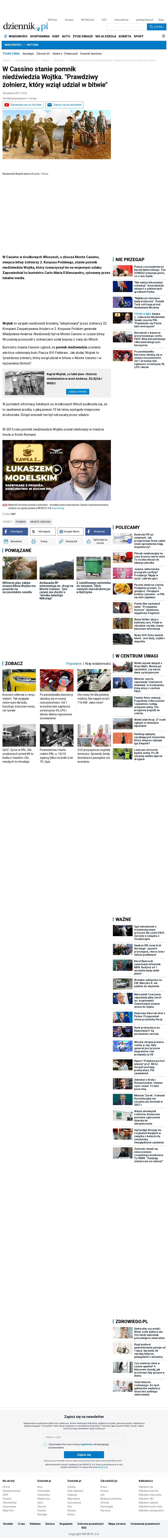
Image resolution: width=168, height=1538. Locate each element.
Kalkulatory (146, 1480)
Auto (39, 1487)
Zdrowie (41, 1506)
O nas (21, 1523)
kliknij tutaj (103, 1467)
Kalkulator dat (146, 1487)
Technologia (43, 1491)
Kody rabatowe (75, 1491)
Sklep (161, 20)
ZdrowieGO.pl (121, 20)
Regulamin (66, 1523)
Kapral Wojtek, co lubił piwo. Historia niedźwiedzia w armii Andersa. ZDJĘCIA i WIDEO (74, 378)
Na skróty (9, 1480)
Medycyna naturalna (111, 1498)
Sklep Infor (8, 1510)
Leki (102, 1494)
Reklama (35, 1523)
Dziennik (6, 60)
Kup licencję (58, 508)
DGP (104, 20)
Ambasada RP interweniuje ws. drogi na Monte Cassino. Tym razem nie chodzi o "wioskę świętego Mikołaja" (56, 590)
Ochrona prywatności (90, 1523)
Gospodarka (43, 1494)
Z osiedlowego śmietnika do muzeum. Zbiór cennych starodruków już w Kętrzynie (93, 587)
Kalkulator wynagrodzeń (151, 1510)
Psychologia (106, 1506)
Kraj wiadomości (98, 664)
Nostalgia (28, 53)
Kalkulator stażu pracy (150, 1494)
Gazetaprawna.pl (11, 1491)
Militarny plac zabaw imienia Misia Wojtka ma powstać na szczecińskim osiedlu (19, 587)
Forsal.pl (7, 1498)
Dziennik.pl (44, 1480)
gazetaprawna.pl (144, 20)
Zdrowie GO (43, 53)
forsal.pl (69, 20)
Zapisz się (84, 1454)
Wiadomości (13, 44)
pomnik (21, 521)
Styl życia (105, 1510)
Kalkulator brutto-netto (150, 1506)
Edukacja (72, 1494)
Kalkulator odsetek (148, 1502)
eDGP (5, 1494)
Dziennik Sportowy (91, 53)
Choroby (104, 1502)
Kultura (71, 1514)
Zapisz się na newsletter (67, 104)
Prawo (103, 1487)
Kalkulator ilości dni (148, 1491)
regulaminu (86, 1444)
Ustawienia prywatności (145, 1523)
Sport (40, 1502)
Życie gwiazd (74, 1502)
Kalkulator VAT (146, 1498)
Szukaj (159, 26)
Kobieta (71, 1487)
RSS (84, 1527)
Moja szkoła (74, 1498)
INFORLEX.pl (87, 20)
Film (70, 1506)
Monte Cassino (40, 521)
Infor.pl (6, 1487)
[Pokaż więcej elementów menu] (163, 36)
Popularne (74, 664)
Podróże (41, 1510)
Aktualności (59, 60)
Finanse (104, 1491)
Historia (33, 44)
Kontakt (8, 1523)
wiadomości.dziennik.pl (26, 60)
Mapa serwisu (117, 1523)
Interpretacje (9, 1506)
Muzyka (72, 1510)
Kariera (50, 1523)
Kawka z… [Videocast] (64, 53)
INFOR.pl (52, 20)
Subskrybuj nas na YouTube (26, 104)
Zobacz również (78, 391)
